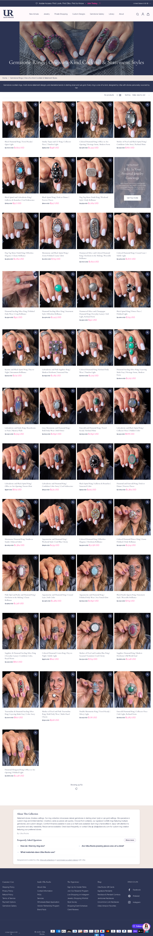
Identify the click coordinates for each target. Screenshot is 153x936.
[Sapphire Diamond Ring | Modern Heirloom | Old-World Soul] (132, 631)
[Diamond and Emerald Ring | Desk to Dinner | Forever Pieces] (132, 461)
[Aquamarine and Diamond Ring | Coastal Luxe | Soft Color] (58, 573)
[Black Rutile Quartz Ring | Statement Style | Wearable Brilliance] (132, 573)
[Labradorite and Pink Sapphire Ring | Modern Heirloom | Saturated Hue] (58, 347)
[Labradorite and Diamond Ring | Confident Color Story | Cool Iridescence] (58, 461)
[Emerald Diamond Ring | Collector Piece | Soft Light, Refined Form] (132, 689)
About (121, 14)
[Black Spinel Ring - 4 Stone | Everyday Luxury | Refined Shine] (132, 748)
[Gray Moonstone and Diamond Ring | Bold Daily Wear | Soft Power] (58, 406)
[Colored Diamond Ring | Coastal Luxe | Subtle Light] (132, 231)
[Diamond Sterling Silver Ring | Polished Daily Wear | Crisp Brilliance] (20, 289)
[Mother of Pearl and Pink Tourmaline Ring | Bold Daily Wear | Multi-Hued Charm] (58, 689)
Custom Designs (78, 14)
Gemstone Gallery (97, 14)
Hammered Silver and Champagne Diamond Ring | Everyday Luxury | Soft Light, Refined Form (94, 314)
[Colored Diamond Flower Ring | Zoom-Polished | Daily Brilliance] (132, 517)
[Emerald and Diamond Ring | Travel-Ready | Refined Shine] (95, 406)
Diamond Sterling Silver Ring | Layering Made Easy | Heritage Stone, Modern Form (132, 372)
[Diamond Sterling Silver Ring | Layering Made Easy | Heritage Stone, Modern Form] (132, 347)
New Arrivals (34, 14)
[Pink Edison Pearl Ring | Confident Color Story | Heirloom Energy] (58, 748)
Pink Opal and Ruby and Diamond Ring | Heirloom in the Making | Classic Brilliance (20, 597)
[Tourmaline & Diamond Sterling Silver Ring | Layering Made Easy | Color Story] (20, 689)
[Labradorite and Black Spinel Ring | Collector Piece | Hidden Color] (132, 406)
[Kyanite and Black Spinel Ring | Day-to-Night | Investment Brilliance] (20, 347)
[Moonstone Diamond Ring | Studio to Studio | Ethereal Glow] (20, 517)
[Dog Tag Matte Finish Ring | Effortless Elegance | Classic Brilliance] (20, 231)
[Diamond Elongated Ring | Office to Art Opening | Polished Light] (20, 748)
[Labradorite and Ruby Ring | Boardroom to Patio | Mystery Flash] (20, 406)
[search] (137, 14)
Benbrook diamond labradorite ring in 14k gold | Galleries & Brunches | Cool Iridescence (132, 886)
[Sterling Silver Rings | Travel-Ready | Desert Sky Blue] (132, 803)
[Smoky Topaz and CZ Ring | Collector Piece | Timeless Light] (58, 119)
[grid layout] (120, 95)
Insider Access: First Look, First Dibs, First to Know (62, 3)
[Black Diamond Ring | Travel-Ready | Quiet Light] (20, 119)
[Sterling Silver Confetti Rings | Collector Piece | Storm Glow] (20, 862)
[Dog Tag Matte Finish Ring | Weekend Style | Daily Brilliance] (95, 175)
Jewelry (47, 14)
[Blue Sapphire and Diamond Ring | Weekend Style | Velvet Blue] (95, 748)
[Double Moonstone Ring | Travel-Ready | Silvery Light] (95, 689)
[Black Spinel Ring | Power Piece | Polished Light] (132, 289)
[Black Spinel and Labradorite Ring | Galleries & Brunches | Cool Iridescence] (20, 175)
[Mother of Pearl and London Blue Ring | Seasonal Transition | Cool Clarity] (95, 631)
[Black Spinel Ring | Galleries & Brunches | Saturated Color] (95, 461)
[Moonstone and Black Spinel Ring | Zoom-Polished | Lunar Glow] (58, 231)
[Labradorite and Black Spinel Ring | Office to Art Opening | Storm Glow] (20, 461)
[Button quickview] (35, 104)
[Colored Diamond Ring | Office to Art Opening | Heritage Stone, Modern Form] (95, 119)
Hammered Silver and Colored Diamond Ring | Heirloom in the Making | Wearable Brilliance (95, 255)
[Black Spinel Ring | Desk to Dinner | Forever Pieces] (58, 175)
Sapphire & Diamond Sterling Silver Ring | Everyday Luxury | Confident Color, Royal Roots (20, 656)
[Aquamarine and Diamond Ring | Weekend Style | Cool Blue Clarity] (58, 517)
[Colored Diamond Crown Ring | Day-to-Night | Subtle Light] (58, 631)
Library (111, 14)
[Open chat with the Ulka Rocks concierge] (146, 927)
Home (4, 78)
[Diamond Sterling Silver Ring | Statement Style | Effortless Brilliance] (58, 289)
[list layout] (117, 95)
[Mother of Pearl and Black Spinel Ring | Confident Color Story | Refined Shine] (132, 119)
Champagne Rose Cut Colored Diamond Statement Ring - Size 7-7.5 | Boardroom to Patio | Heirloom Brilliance (94, 828)
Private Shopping (61, 14)
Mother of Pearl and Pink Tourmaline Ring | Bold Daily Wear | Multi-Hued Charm (56, 714)
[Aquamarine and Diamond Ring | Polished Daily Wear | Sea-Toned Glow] (95, 573)
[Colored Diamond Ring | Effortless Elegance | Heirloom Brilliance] (95, 517)
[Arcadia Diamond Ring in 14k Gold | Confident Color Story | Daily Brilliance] (95, 862)
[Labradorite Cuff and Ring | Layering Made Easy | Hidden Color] (58, 803)
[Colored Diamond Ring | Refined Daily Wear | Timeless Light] (95, 347)
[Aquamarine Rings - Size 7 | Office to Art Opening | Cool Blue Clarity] (58, 862)
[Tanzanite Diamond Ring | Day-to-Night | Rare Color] (20, 803)
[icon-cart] (148, 14)
